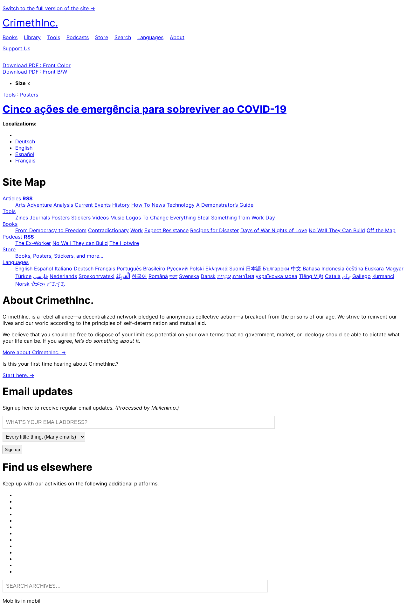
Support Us (16, 48)
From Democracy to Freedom (50, 230)
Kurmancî (383, 276)
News (158, 205)
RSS (27, 198)
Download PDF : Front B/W (35, 71)
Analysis (63, 205)
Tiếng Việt (311, 276)
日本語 (253, 268)
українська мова (276, 276)
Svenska (189, 276)
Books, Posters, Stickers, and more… (59, 256)
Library (32, 37)
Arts (20, 205)
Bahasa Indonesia (323, 268)
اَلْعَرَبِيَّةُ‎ (123, 276)
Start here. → (18, 375)
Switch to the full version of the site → (49, 8)
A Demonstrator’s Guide (224, 205)
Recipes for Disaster (214, 230)
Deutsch (25, 141)
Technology (181, 205)
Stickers (81, 217)
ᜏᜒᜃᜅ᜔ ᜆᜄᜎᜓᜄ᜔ (48, 284)
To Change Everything (169, 217)
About (177, 37)
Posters (29, 94)
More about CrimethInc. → (34, 352)
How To (140, 205)
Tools (53, 37)
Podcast (12, 236)
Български (276, 268)
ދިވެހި (346, 276)
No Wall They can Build (80, 243)
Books (10, 37)
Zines (21, 217)
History (121, 205)
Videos (100, 217)
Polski (197, 268)
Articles (12, 198)
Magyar (394, 268)
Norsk (22, 284)
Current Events (93, 205)
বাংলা (173, 276)
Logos (133, 217)
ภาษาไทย (243, 276)
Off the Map (381, 230)
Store (101, 37)
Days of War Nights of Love (273, 230)
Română (158, 276)
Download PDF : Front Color (37, 65)
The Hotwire (124, 243)
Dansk (208, 276)
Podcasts (77, 37)
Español (24, 154)
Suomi (236, 268)
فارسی (40, 276)
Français (25, 160)
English (23, 148)
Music (117, 217)
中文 (296, 268)
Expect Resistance (166, 230)
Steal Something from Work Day (236, 217)
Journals (40, 217)
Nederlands (63, 276)
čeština (354, 268)
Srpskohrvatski (96, 276)
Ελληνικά (216, 268)
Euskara (374, 268)
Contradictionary (108, 230)
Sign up (12, 449)
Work (136, 230)
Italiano (63, 268)
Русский (177, 268)
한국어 (139, 276)
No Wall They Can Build (337, 230)
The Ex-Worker (33, 243)
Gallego (361, 276)
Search (122, 37)
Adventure (39, 205)
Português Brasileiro (141, 268)
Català (333, 276)
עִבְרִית (224, 276)
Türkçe (23, 276)
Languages (150, 37)
